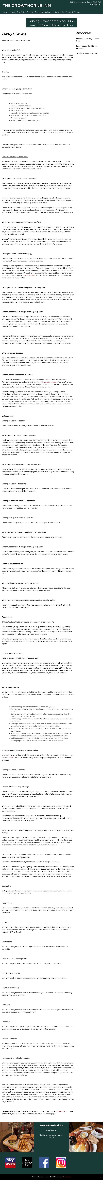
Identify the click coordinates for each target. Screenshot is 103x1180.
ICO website (60, 1111)
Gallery (30, 12)
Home (4, 12)
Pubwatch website (50, 382)
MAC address (30, 275)
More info (68, 1177)
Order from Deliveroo (44, 12)
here (11, 758)
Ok (63, 1177)
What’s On (21, 12)
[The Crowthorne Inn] (27, 5)
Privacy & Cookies (73, 12)
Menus (12, 12)
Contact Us (59, 12)
